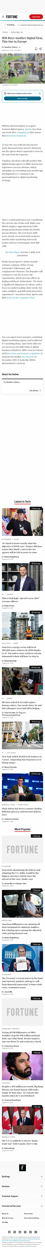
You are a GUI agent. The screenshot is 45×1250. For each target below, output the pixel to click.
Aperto (28, 129)
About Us (5, 1214)
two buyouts (28, 356)
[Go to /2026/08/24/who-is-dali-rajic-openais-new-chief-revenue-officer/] (22, 577)
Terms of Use (14, 1239)
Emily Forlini (9, 606)
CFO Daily (11, 753)
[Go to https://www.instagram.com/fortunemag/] (25, 1232)
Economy (6, 539)
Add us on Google (22, 98)
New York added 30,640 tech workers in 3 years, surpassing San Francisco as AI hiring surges (22, 759)
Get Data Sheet (12, 252)
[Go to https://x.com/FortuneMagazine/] (14, 1232)
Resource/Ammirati (16, 135)
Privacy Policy (22, 1239)
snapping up (23, 132)
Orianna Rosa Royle (12, 1100)
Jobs (15, 643)
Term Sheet (23, 804)
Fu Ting (19, 713)
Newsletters (8, 804)
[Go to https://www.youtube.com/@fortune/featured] (35, 1232)
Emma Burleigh (10, 661)
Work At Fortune (7, 1218)
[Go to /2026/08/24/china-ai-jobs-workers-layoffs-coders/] (22, 681)
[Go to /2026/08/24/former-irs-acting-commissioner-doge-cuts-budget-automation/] (22, 522)
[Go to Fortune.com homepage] (12, 16)
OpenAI (10, 594)
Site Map (5, 1222)
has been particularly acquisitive (24, 353)
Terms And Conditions (31, 1218)
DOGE (16, 539)
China (9, 698)
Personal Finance (11, 1029)
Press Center (28, 1214)
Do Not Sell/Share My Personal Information (20, 1240)
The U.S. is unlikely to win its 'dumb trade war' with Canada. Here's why (20, 1142)
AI (3, 594)
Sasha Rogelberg (11, 557)
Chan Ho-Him (9, 713)
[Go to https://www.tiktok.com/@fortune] (30, 1232)
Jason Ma (8, 884)
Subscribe (36, 17)
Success (6, 643)
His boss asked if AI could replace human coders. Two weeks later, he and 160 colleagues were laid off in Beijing (22, 705)
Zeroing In (17, 32)
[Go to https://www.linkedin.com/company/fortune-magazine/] (20, 1232)
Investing (7, 920)
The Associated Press (11, 715)
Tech (5, 32)
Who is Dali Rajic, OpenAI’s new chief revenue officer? (20, 600)
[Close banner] (40, 93)
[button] (11, 47)
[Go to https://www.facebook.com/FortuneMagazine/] (9, 1232)
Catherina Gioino (11, 819)
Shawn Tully (21, 884)
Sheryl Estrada (10, 767)
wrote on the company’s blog (20, 297)
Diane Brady (9, 1148)
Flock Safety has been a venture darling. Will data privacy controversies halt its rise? (22, 811)
